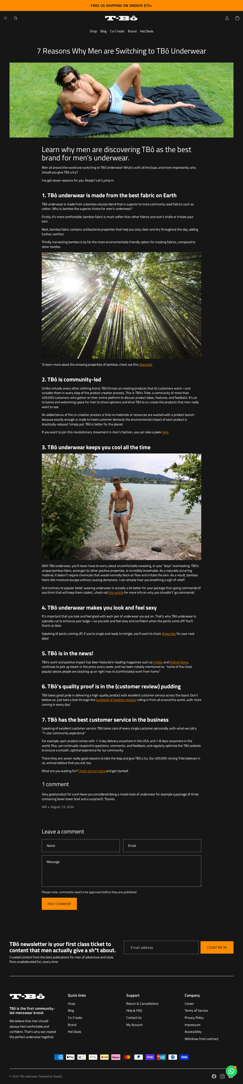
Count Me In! (217, 947)
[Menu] (5, 18)
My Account (134, 1024)
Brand (132, 31)
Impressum (193, 1024)
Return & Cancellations (142, 1003)
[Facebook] (214, 1076)
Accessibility (193, 1031)
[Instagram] (222, 1076)
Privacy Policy (194, 1017)
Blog (103, 31)
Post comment (59, 903)
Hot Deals (147, 31)
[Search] (15, 18)
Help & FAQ (134, 1010)
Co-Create (117, 31)
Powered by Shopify (50, 1076)
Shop (93, 31)
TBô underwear (28, 1076)
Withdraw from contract (201, 1038)
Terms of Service (196, 1010)
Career (189, 1003)
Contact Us (134, 1017)
